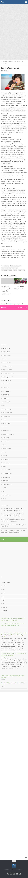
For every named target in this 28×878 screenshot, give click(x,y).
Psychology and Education (7, 270)
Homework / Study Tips (8, 434)
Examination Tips (7, 402)
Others (16, 61)
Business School (6, 355)
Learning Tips (6, 441)
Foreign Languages (7, 409)
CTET (4, 589)
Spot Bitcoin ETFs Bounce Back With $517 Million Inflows (13, 684)
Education (4, 268)
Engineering (5, 387)
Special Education (7, 477)
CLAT (4, 586)
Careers (4, 359)
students (15, 270)
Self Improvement (7, 473)
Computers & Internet (8, 373)
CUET (4, 593)
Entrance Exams (6, 391)
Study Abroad (6, 480)
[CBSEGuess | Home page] (3, 2)
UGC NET (5, 611)
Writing (4, 498)
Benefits (11, 265)
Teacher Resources (7, 484)
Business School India (19, 286)
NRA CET (5, 607)
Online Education (7, 448)
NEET (4, 603)
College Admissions (7, 366)
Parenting (5, 455)
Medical (4, 445)
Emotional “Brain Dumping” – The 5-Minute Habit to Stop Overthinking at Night (13, 654)
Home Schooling (6, 430)
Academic (7, 265)
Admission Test (6, 348)
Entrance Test (6, 394)
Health (4, 420)
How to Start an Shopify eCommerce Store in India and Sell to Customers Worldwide (13, 619)
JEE (3, 596)
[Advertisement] (14, 18)
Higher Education (7, 423)
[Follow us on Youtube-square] (18, 307)
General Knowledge (7, 412)
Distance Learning (7, 380)
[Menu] (26, 2)
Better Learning (18, 265)
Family (4, 405)
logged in (10, 304)
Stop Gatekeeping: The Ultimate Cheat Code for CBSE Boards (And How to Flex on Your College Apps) (14, 634)
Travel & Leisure (6, 495)
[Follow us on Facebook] (23, 307)
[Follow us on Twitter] (21, 307)
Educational (9, 268)
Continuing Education (7, 61)
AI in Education (6, 351)
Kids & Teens (6, 437)
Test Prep (5, 488)
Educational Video (7, 384)
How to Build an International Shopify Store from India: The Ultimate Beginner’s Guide (12, 624)
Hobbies (5, 427)
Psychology (15, 268)
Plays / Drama (6, 459)
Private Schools (6, 462)
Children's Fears (6, 362)
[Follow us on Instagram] (16, 307)
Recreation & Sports (7, 470)
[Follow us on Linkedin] (26, 307)
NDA (4, 600)
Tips (24, 270)
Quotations (5, 466)
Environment (6, 398)
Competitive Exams (7, 369)
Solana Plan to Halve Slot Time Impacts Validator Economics (12, 676)
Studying (20, 270)
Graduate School (6, 416)
